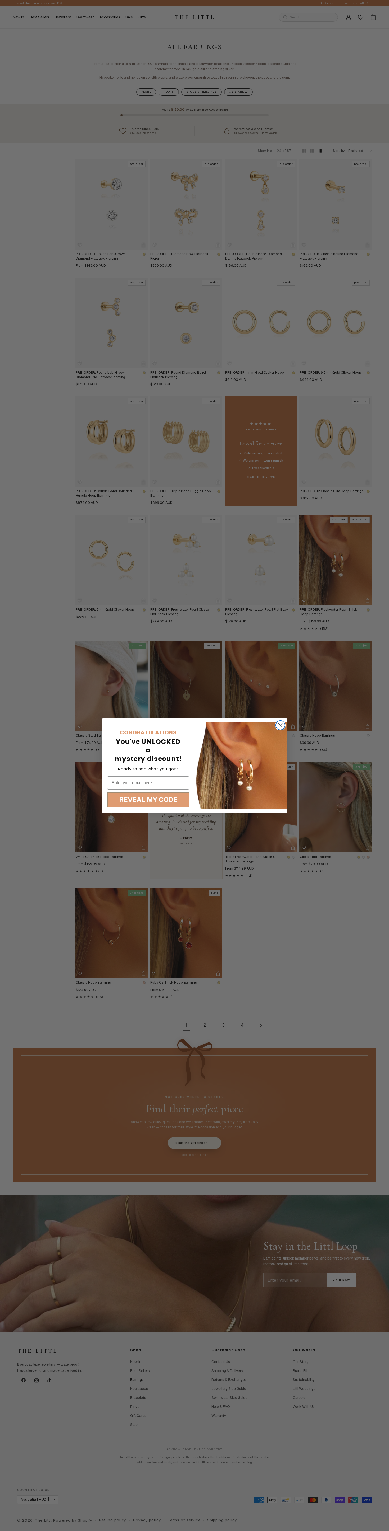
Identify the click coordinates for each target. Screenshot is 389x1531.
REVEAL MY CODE (148, 799)
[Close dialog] (280, 725)
